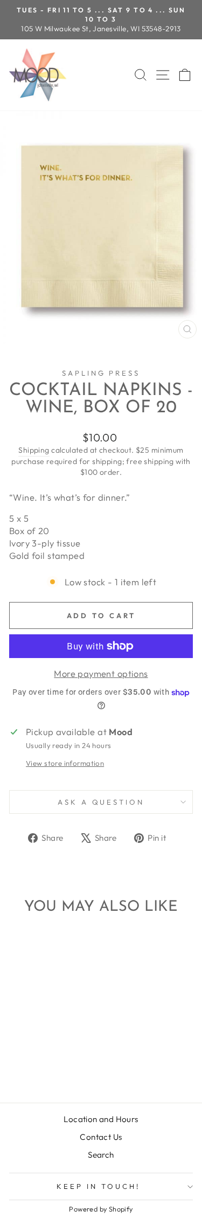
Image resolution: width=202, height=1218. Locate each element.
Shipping (33, 450)
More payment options (101, 673)
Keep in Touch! (98, 1186)
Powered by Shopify (101, 1209)
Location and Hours (101, 1119)
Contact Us (101, 1137)
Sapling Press (101, 373)
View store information (65, 763)
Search (101, 1155)
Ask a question (101, 802)
